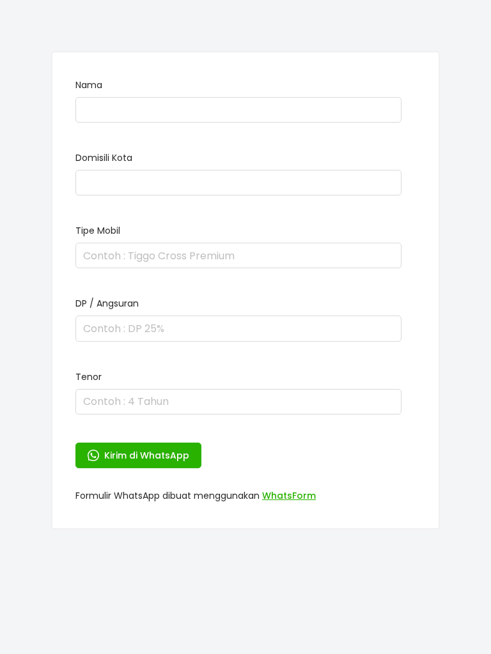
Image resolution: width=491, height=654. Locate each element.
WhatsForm (289, 495)
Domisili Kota (103, 157)
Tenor (88, 376)
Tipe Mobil (97, 230)
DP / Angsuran (107, 303)
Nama (88, 85)
